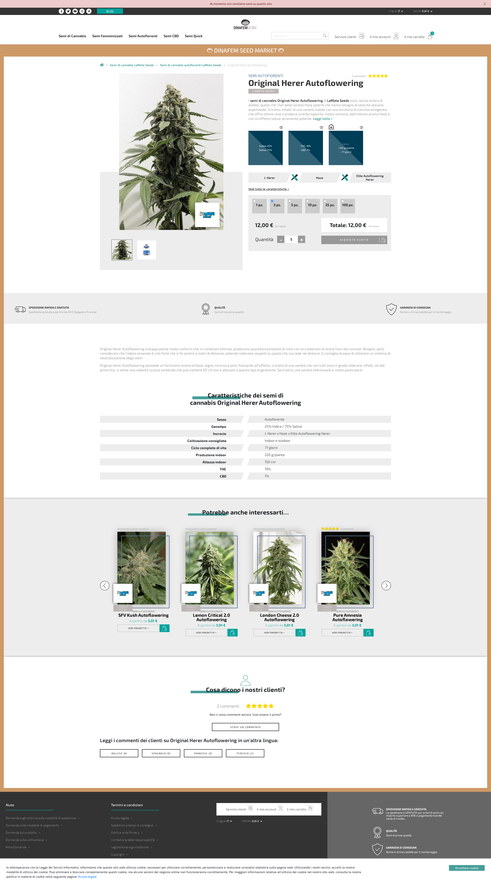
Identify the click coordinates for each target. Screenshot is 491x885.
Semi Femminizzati (107, 36)
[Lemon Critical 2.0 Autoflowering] (209, 568)
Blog (110, 11)
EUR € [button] (426, 11)
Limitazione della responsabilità (133, 839)
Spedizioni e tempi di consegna (132, 825)
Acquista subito (354, 239)
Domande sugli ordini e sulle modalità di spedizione (41, 818)
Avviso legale (120, 818)
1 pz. (259, 205)
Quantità (264, 239)
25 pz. (330, 205)
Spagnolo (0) (161, 753)
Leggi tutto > (323, 118)
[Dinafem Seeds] (245, 24)
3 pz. (277, 205)
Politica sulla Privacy (125, 832)
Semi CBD (171, 36)
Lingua (393, 10)
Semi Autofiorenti (143, 36)
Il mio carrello (414, 37)
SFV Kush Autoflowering (143, 615)
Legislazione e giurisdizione (129, 847)
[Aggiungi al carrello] (165, 628)
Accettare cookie (467, 868)
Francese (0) (203, 753)
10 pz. (312, 205)
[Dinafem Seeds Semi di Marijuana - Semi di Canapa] (102, 65)
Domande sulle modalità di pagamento (32, 825)
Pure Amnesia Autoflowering (347, 617)
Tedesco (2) (245, 753)
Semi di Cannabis (72, 36)
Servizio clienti (345, 37)
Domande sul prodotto (21, 832)
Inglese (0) (119, 753)
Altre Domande (16, 847)
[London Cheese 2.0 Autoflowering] (277, 568)
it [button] (399, 11)
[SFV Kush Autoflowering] (141, 568)
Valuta (417, 10)
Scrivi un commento (245, 727)
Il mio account (380, 37)
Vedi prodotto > (138, 628)
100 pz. (347, 205)
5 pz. (294, 205)
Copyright (117, 854)
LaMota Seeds (263, 91)
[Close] (485, 4)
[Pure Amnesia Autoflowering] (345, 568)
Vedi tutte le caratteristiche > (268, 189)
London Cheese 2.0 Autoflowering (279, 617)
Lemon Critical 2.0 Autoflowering (211, 617)
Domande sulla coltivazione (25, 839)
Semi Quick (194, 36)
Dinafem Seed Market (245, 50)
